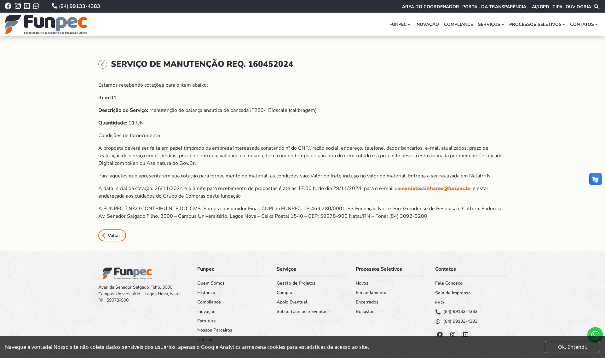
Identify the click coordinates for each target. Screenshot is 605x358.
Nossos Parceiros (214, 330)
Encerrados (367, 302)
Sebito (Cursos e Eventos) (303, 312)
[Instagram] (453, 334)
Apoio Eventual (292, 302)
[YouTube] (466, 334)
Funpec (398, 24)
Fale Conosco (449, 283)
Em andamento (371, 293)
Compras (286, 293)
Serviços (489, 24)
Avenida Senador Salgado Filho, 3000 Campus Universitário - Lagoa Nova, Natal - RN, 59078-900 (141, 293)
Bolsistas (365, 312)
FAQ (439, 303)
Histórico (206, 293)
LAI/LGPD (539, 7)
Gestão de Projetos (296, 283)
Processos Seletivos (535, 24)
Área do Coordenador (430, 7)
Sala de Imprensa (453, 293)
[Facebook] (440, 334)
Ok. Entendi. (572, 347)
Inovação (427, 24)
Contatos (582, 24)
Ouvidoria (578, 7)
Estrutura (206, 321)
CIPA (557, 7)
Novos (362, 283)
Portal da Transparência (494, 7)
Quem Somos (211, 283)
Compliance (458, 24)
